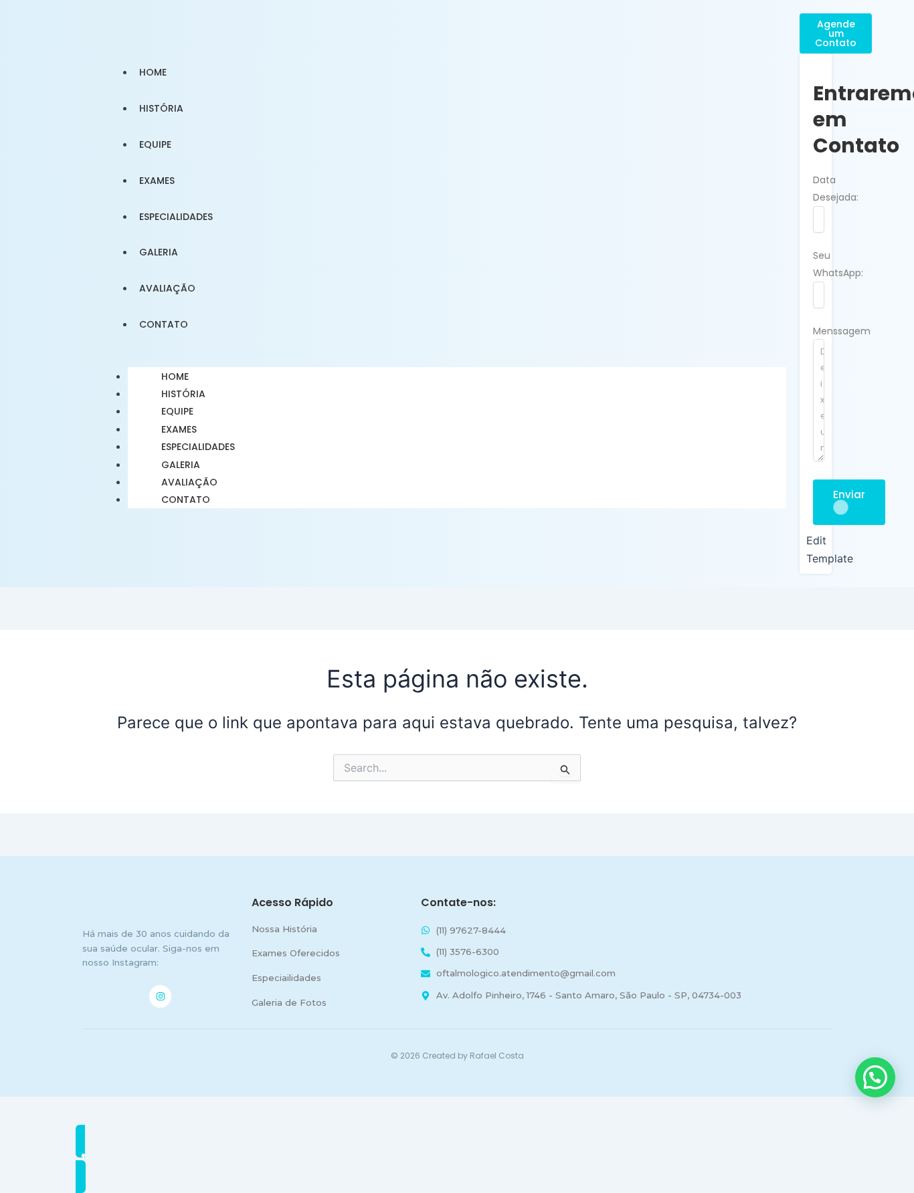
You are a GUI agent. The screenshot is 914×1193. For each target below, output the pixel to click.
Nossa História (284, 929)
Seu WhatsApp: (838, 264)
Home (175, 376)
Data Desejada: (835, 188)
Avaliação (189, 482)
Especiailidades (286, 977)
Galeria (180, 464)
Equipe (177, 411)
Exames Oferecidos (296, 953)
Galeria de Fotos (289, 1002)
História (183, 394)
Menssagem (842, 331)
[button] (875, 1077)
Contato (185, 499)
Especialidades (198, 446)
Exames (179, 429)
